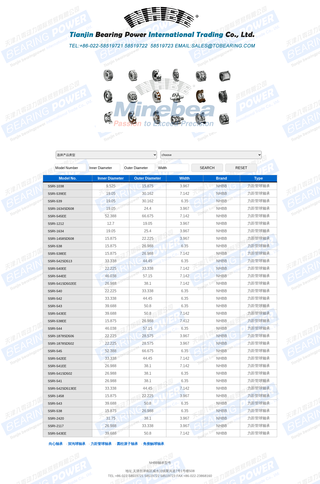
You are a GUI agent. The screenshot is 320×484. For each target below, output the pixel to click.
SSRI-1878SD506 (61, 336)
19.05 (110, 194)
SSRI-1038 (56, 186)
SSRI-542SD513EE (62, 388)
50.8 (147, 306)
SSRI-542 (55, 298)
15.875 (147, 186)
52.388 (110, 216)
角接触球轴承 (153, 444)
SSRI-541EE (57, 366)
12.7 (110, 223)
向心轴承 (56, 444)
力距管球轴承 (258, 186)
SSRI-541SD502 (60, 373)
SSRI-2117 (56, 426)
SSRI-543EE (57, 313)
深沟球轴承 (77, 444)
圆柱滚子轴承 (127, 444)
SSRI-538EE (57, 253)
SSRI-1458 (56, 396)
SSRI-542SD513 (60, 261)
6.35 (184, 201)
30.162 (147, 194)
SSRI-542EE (57, 358)
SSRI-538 (55, 246)
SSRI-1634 (56, 231)
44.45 (147, 261)
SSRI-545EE (57, 216)
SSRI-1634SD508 (61, 209)
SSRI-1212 (56, 223)
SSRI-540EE (57, 268)
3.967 (184, 186)
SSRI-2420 (56, 418)
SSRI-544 (55, 328)
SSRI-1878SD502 (61, 343)
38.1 (147, 283)
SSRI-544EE (57, 276)
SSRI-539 (55, 201)
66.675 (147, 216)
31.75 (110, 418)
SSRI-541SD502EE (62, 283)
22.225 (147, 238)
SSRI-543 (55, 306)
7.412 (184, 321)
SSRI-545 (55, 351)
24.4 (147, 209)
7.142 (184, 194)
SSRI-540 (55, 291)
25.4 (147, 231)
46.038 (110, 276)
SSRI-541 (55, 381)
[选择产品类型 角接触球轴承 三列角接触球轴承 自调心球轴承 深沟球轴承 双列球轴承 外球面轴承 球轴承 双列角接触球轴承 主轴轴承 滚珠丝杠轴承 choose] (159, 155)
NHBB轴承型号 (160, 463)
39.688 (110, 306)
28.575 (147, 336)
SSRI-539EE (57, 194)
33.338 (110, 261)
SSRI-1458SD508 (61, 238)
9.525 (110, 186)
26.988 (147, 246)
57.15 (147, 276)
